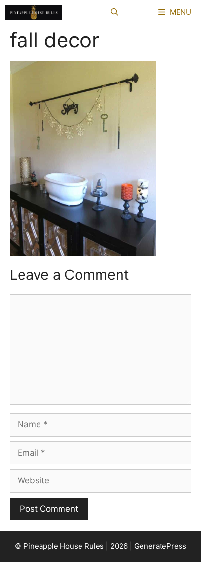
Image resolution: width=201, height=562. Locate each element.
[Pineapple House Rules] (33, 12)
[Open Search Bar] (114, 12)
